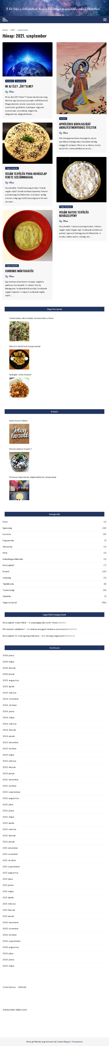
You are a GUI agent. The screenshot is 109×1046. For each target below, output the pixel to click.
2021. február (9, 910)
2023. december (11, 742)
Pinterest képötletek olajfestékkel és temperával (32, 477)
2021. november (10, 854)
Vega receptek (12, 168)
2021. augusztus (10, 872)
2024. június (8, 711)
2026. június (8, 655)
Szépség (7, 577)
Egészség (7, 528)
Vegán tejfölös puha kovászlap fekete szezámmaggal (26, 175)
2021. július (8, 879)
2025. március (9, 692)
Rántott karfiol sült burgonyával (24, 346)
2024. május (8, 717)
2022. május (8, 817)
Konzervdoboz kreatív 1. (20, 449)
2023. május (8, 754)
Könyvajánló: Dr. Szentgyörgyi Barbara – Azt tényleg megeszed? (34, 635)
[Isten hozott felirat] (19, 434)
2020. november (11, 928)
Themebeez (77, 1041)
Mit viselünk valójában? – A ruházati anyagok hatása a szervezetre (35, 629)
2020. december (11, 922)
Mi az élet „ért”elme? (19, 86)
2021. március (9, 903)
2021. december (10, 848)
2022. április (8, 823)
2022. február (9, 835)
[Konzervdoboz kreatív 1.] (19, 462)
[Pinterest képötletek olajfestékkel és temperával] (19, 490)
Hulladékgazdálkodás (13, 559)
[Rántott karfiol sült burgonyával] (19, 359)
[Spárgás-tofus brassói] (19, 388)
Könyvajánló (8, 565)
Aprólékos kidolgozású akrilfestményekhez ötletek (77, 126)
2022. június (8, 810)
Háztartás (7, 546)
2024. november (11, 698)
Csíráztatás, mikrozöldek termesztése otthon (31, 318)
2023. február (9, 767)
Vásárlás (7, 596)
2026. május (8, 661)
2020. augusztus (11, 947)
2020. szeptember (12, 941)
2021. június (8, 885)
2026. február (9, 668)
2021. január (8, 916)
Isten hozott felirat (18, 420)
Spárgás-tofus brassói (20, 374)
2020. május (8, 965)
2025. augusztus (11, 680)
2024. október (10, 705)
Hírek (5, 552)
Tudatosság (20, 81)
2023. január (9, 773)
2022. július (8, 804)
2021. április (8, 897)
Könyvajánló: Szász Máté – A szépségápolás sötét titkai (30, 622)
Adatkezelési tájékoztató (15, 1009)
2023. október (10, 748)
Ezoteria (10, 81)
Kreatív (63, 119)
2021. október (9, 860)
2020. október (10, 934)
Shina (11, 91)
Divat (5, 521)
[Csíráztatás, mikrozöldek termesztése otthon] (19, 331)
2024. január (9, 736)
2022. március (9, 829)
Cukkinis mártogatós (19, 271)
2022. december (11, 779)
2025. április (8, 686)
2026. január (9, 674)
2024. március (9, 723)
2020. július (8, 953)
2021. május (8, 891)
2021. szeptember (11, 866)
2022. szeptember (11, 792)
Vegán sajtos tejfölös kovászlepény (74, 214)
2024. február (9, 730)
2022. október (10, 785)
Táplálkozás (8, 583)
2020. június (8, 959)
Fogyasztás (8, 540)
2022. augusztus (11, 798)
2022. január (9, 841)
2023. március (9, 761)
